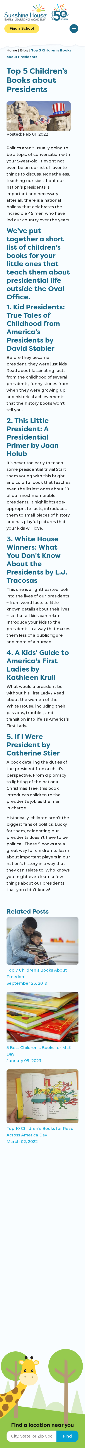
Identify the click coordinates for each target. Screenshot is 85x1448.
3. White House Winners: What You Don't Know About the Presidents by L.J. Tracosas (37, 559)
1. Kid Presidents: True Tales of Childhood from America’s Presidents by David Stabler (36, 327)
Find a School (22, 28)
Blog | (25, 50)
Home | (13, 50)
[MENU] (74, 28)
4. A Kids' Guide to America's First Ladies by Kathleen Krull (38, 665)
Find (67, 1436)
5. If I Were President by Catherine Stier (33, 745)
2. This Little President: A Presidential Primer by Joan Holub (33, 437)
